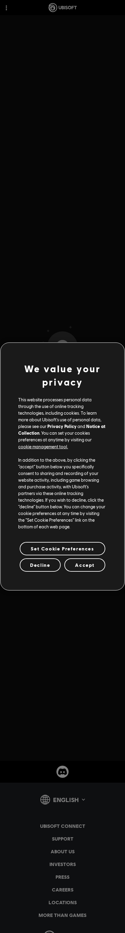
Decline (40, 565)
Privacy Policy (61, 426)
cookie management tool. (43, 446)
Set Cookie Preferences (62, 548)
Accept (85, 565)
